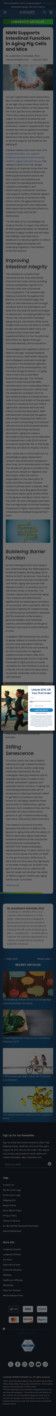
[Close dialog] (53, 687)
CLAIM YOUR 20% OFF (41, 710)
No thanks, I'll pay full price (41, 713)
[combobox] (32, 706)
